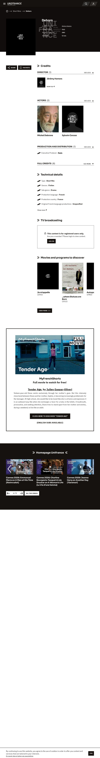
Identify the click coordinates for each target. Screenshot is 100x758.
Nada (63, 29)
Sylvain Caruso (69, 135)
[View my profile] (93, 4)
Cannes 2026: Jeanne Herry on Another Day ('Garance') (47, 480)
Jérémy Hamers (66, 26)
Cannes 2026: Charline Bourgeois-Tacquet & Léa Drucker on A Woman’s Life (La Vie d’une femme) (20, 481)
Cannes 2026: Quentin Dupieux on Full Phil (78, 478)
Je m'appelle (43, 292)
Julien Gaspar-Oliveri (59, 389)
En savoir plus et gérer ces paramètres (19, 756)
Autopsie (91, 292)
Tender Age (35, 389)
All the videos (32, 493)
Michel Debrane (45, 135)
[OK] (91, 753)
